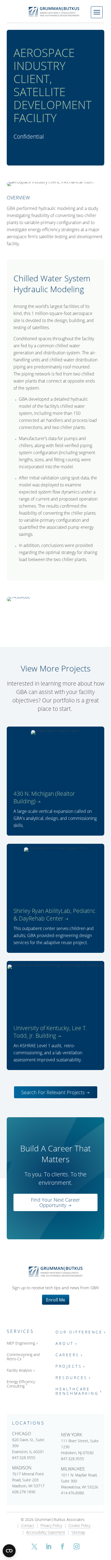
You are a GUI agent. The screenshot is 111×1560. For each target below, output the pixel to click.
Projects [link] (69, 1366)
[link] (55, 11)
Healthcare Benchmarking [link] (77, 1391)
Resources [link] (72, 1378)
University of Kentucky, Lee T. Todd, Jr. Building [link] (50, 1031)
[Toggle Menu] (97, 12)
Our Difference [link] (79, 1332)
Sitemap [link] (78, 1532)
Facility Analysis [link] (19, 1370)
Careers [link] (67, 1355)
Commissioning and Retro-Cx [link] (23, 1356)
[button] (34, 1546)
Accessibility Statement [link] (45, 1532)
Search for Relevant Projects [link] (53, 1092)
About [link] (65, 1343)
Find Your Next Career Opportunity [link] (55, 1202)
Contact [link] (27, 1526)
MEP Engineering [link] (21, 1343)
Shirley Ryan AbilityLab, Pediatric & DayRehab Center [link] (54, 914)
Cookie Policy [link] (79, 1526)
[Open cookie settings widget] (9, 1550)
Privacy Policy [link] (51, 1526)
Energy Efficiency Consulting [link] (21, 1384)
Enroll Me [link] (55, 1300)
